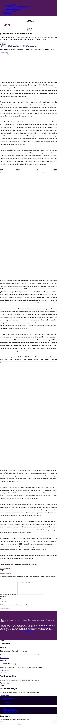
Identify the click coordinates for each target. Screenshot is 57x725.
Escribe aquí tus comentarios (8, 594)
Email (2, 599)
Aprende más (4, 658)
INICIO (29, 20)
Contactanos (7, 14)
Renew (25, 45)
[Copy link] (4, 570)
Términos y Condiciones (11, 711)
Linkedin (7, 702)
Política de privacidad (10, 712)
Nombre (3, 596)
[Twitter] (1, 570)
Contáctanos (46, 626)
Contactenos (4, 52)
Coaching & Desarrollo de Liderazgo (17, 8)
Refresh (17, 45)
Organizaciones (8, 5)
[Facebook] (3, 570)
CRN (4, 699)
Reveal (2, 45)
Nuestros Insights (9, 11)
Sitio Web (3, 601)
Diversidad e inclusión (10, 710)
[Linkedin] (0, 570)
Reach (10, 45)
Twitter (7, 704)
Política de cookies (9, 709)
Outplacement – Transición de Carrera (18, 7)
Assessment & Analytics (13, 10)
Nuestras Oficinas (8, 698)
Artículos (29, 28)
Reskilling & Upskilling (13, 9)
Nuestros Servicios (9, 4)
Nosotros (6, 12)
